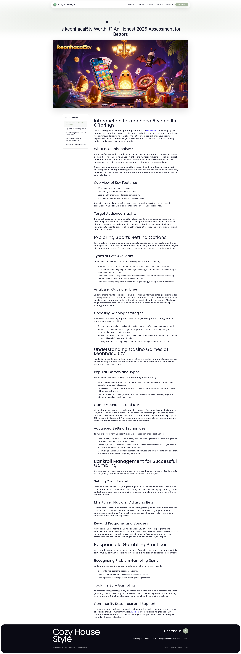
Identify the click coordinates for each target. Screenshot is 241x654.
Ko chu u (135, 612)
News (147, 638)
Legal (186, 648)
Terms (180, 648)
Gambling (132, 22)
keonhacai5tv (152, 131)
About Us (167, 648)
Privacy (173, 648)
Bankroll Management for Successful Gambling (73, 139)
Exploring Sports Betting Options (76, 129)
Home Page (136, 638)
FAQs (154, 638)
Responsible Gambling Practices (76, 144)
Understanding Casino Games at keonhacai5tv (76, 133)
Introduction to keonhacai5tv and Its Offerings (76, 123)
